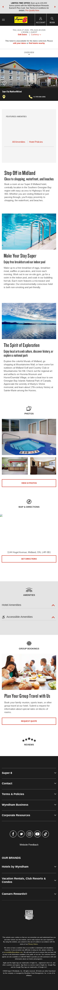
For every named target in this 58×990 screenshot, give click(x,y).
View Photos (29, 483)
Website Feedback (29, 844)
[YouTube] (37, 834)
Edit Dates (22, 35)
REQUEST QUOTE (29, 721)
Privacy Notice (33, 944)
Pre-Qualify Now (32, 10)
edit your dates (19, 43)
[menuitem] (3, 20)
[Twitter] (21, 834)
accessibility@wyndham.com (13, 952)
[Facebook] (13, 834)
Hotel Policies (36, 142)
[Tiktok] (45, 834)
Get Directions (29, 559)
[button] (3, 6)
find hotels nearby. (37, 43)
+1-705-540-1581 (39, 97)
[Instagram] (29, 834)
